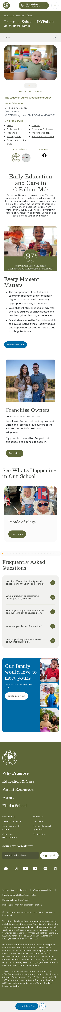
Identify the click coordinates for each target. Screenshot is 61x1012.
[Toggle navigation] (55, 5)
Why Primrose (15, 773)
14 (40, 553)
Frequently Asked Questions (42, 828)
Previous (1, 62)
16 (46, 553)
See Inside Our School (30, 91)
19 (55, 553)
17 (49, 553)
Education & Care (18, 781)
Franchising (8, 816)
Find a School (14, 805)
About (8, 797)
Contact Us (39, 834)
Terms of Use (8, 890)
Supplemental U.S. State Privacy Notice (19, 895)
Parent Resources (17, 789)
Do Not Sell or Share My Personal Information (22, 905)
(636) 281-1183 (12, 111)
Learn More (17, 534)
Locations (38, 821)
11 (31, 553)
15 (43, 553)
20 (58, 553)
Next (59, 62)
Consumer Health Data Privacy (15, 900)
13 (37, 553)
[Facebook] (44, 155)
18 (52, 553)
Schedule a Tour (26, 1006)
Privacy (23, 890)
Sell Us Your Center (12, 821)
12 (34, 553)
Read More (14, 453)
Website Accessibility (42, 890)
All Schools (9, 15)
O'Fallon (29, 15)
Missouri (20, 15)
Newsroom (38, 816)
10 (29, 553)
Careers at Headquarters (9, 836)
